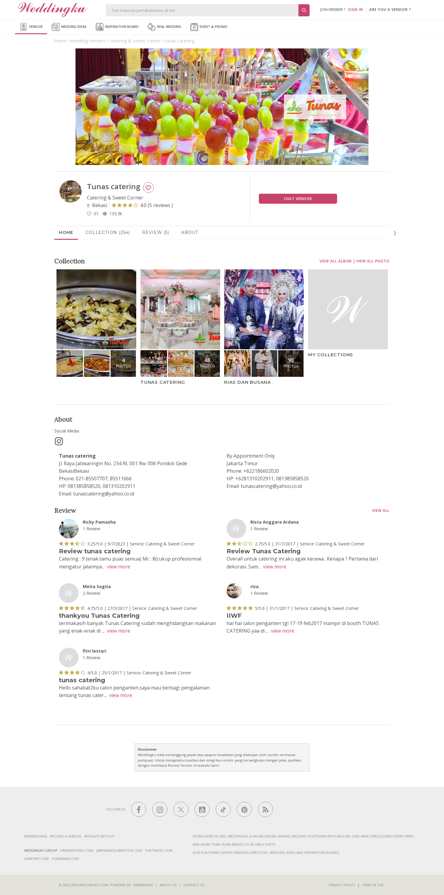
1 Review (91, 528)
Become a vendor (65, 836)
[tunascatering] (58, 441)
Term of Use (373, 885)
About (189, 232)
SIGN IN (355, 9)
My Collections (330, 354)
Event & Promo (213, 26)
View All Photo (373, 261)
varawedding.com (76, 850)
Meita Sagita (97, 586)
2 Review (91, 593)
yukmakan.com (65, 858)
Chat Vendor (298, 198)
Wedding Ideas (73, 26)
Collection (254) (107, 232)
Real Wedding (168, 26)
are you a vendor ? (390, 9)
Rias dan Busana (247, 382)
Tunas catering (162, 382)
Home (66, 232)
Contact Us (193, 885)
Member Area (35, 836)
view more (118, 566)
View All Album (336, 261)
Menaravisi (143, 885)
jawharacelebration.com (119, 850)
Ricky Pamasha (99, 522)
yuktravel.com (158, 850)
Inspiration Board (121, 26)
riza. (255, 586)
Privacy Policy (342, 885)
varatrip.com (36, 858)
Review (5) (155, 232)
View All (381, 510)
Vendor (35, 26)
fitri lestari (94, 651)
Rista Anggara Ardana (274, 522)
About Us (168, 885)
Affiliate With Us (99, 836)
